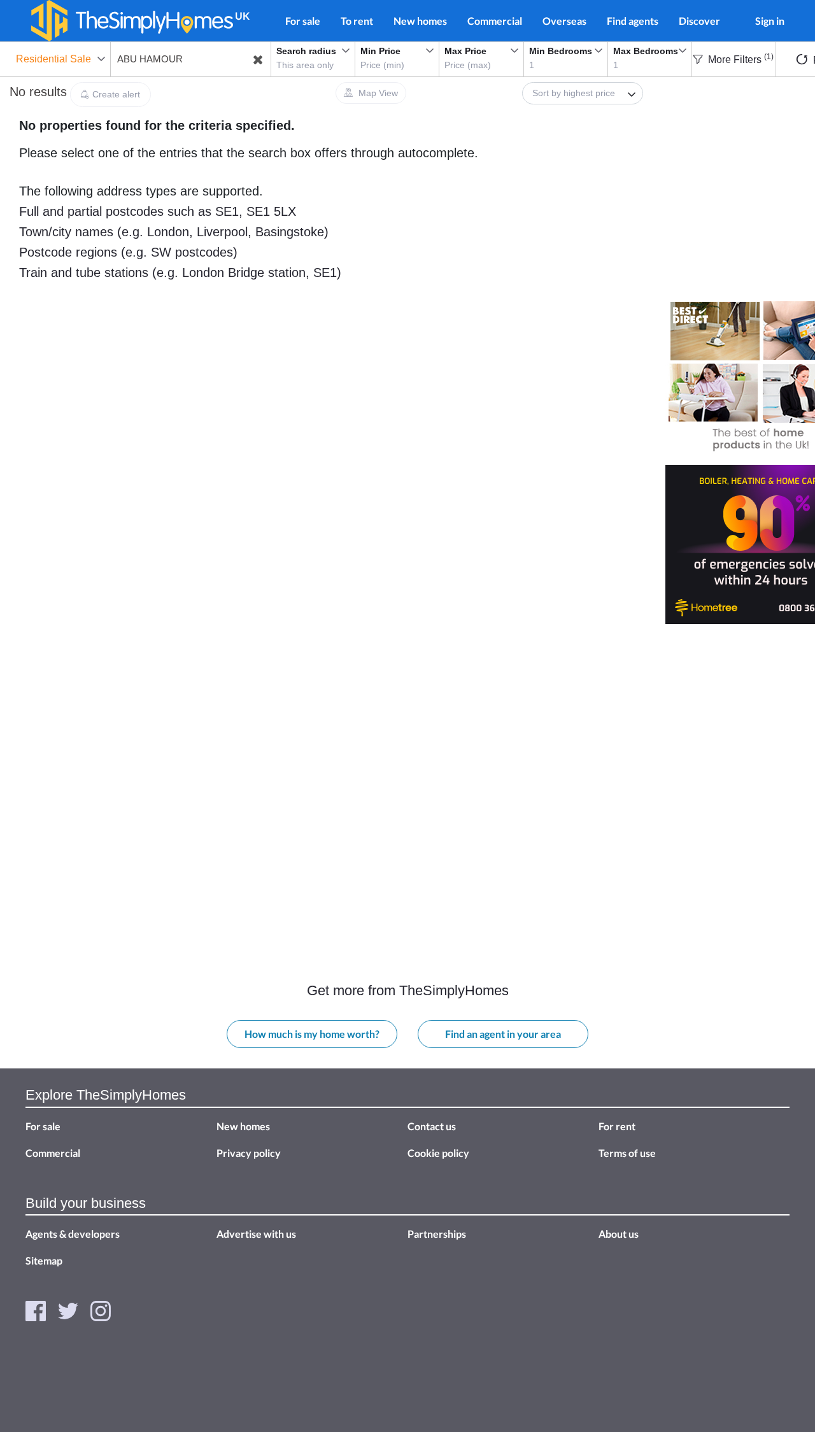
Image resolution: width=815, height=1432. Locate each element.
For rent (617, 1126)
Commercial (494, 21)
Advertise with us (256, 1234)
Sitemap (43, 1260)
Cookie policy (438, 1153)
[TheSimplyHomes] (132, 20)
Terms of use (627, 1153)
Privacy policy (248, 1153)
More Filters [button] (739, 59)
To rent (357, 21)
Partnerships (437, 1234)
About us (619, 1234)
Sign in (769, 21)
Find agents (632, 21)
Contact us (432, 1126)
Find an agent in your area (503, 1034)
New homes (420, 21)
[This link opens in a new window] (35, 1310)
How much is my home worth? (311, 1034)
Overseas (564, 21)
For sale (302, 21)
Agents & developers (72, 1234)
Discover (699, 21)
